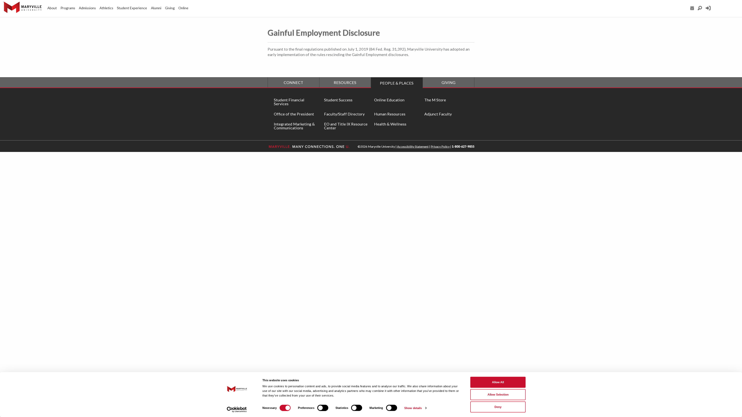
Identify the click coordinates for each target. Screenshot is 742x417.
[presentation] (293, 82)
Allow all (498, 382)
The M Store (435, 99)
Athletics (106, 8)
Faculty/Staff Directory (344, 114)
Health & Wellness (390, 124)
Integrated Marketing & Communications (294, 126)
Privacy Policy (440, 146)
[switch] (322, 408)
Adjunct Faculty (438, 114)
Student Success (338, 99)
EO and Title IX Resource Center (346, 126)
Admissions (87, 8)
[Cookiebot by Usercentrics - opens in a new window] (237, 409)
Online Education (389, 99)
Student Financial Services (289, 101)
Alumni (156, 8)
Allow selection (498, 394)
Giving (170, 8)
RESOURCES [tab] (345, 82)
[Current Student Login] (708, 9)
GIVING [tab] (448, 82)
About (52, 8)
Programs (67, 8)
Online (183, 8)
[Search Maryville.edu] (700, 9)
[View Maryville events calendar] (692, 9)
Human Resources (389, 114)
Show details (413, 407)
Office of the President (294, 114)
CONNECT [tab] (293, 82)
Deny (497, 407)
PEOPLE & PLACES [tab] (397, 83)
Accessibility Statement (413, 146)
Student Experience (132, 8)
